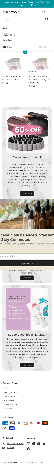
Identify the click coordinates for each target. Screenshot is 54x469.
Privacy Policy (8, 396)
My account (7, 408)
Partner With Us (9, 404)
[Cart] (43, 12)
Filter (9, 47)
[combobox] (27, 19)
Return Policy (8, 400)
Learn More (31, 5)
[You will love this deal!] (27, 131)
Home (4, 28)
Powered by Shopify (34, 463)
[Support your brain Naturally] (27, 309)
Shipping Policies (10, 392)
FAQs (4, 388)
